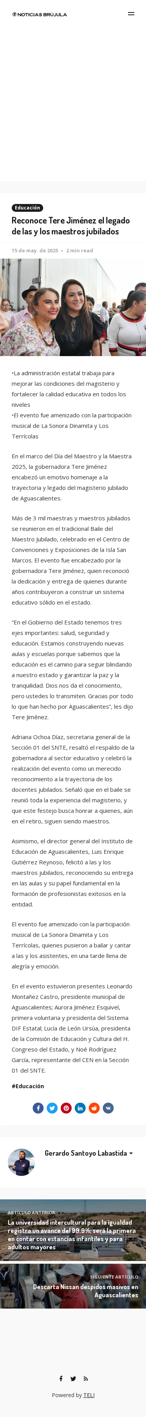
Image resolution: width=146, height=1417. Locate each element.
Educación (27, 207)
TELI (89, 1395)
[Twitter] (73, 1379)
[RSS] (86, 1379)
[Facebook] (61, 1379)
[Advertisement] (73, 104)
